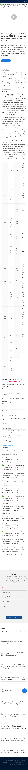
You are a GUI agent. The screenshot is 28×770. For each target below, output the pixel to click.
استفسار (6, 60)
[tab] (14, 67)
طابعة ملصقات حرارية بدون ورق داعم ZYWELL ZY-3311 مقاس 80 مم (12, 703)
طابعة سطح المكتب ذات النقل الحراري (11, 631)
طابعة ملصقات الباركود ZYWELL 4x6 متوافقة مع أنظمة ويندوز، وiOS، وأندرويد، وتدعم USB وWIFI (13, 751)
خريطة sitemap (14, 767)
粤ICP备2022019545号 (18, 764)
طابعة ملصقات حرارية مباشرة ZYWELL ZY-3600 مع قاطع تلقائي (13, 654)
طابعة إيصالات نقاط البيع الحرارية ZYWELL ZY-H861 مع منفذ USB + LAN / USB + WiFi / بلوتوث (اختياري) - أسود (13, 678)
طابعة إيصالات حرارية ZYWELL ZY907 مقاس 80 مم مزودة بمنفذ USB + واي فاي (13, 727)
